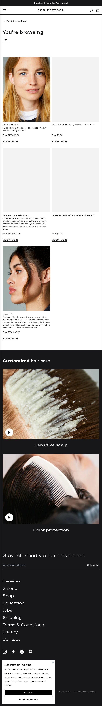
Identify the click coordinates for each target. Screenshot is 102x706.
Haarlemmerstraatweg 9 (84, 691)
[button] (91, 10)
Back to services (16, 21)
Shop (8, 595)
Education (14, 602)
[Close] (53, 662)
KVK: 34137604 (64, 691)
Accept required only (28, 699)
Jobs (7, 610)
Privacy (10, 632)
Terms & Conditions (23, 624)
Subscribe (93, 565)
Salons (10, 588)
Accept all (28, 693)
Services (12, 581)
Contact (11, 639)
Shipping (12, 617)
